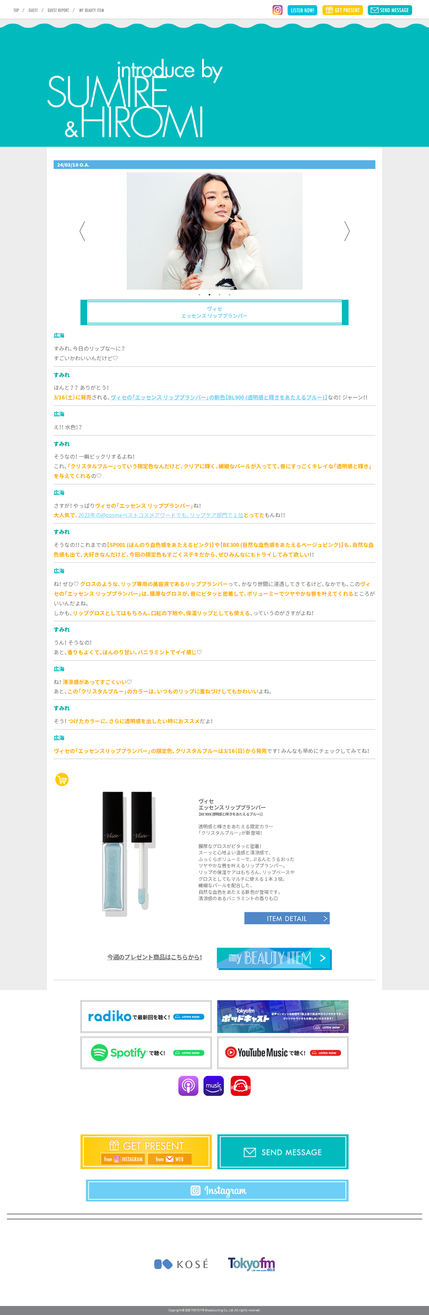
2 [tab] (209, 294)
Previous (82, 231)
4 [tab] (229, 294)
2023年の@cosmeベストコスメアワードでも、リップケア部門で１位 (160, 515)
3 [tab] (219, 294)
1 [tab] (199, 294)
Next (347, 231)
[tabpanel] (214, 231)
